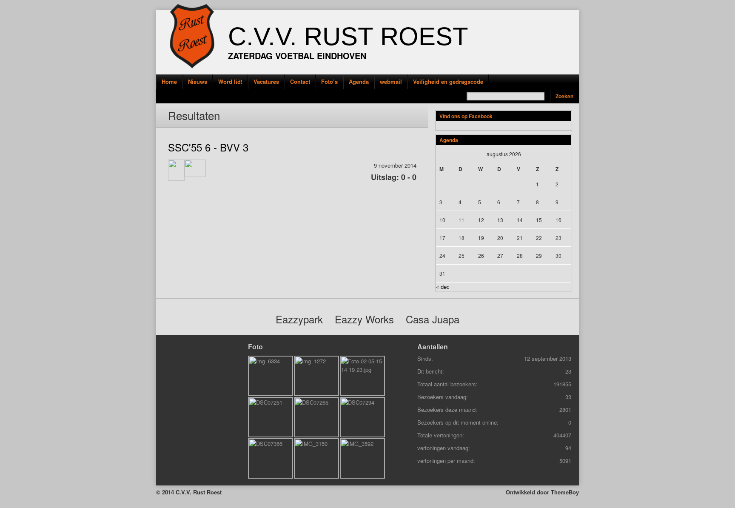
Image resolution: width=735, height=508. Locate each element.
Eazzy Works (364, 318)
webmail (391, 81)
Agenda (359, 81)
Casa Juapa (432, 318)
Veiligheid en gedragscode (448, 81)
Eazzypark (299, 318)
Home (169, 81)
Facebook (143, 95)
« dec (443, 287)
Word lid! (230, 81)
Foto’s (329, 81)
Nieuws (197, 81)
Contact (300, 81)
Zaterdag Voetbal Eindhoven (297, 55)
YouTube (143, 115)
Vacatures (266, 81)
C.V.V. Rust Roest (348, 36)
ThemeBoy (565, 492)
